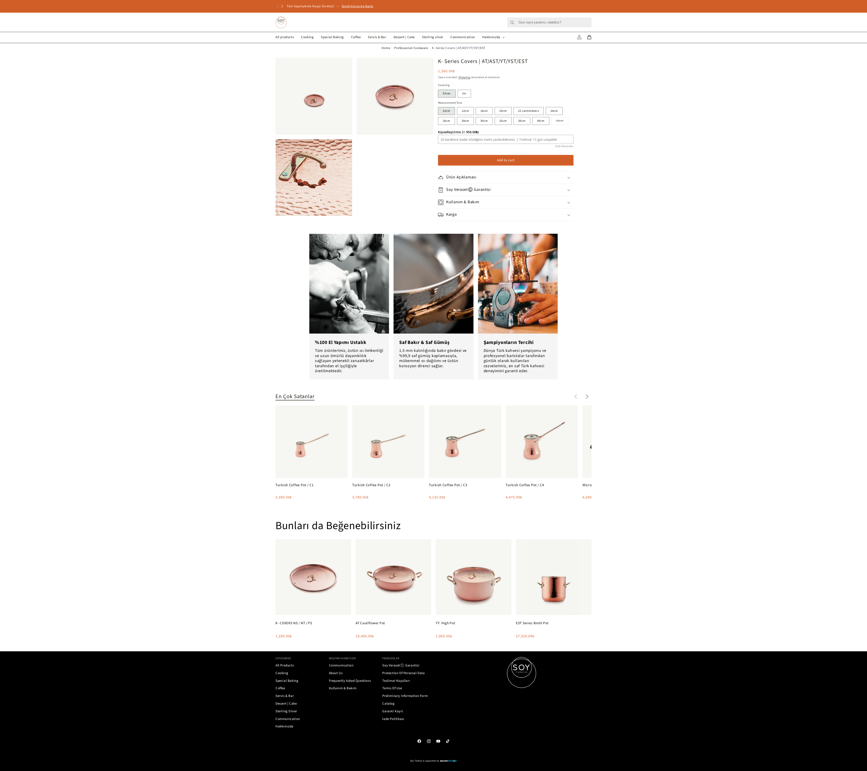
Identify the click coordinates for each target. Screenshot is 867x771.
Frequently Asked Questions (350, 680)
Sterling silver (286, 711)
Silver (447, 93)
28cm (465, 121)
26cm (446, 121)
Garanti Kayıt (392, 711)
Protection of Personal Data (403, 673)
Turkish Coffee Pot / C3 (448, 485)
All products (284, 665)
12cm (465, 111)
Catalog (388, 703)
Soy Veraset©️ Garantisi (400, 665)
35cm (522, 121)
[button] (282, 6)
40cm (541, 121)
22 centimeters (528, 111)
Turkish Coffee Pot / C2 (371, 485)
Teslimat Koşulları (396, 680)
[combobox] (549, 22)
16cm (484, 111)
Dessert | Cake (286, 703)
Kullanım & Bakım (343, 688)
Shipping (464, 77)
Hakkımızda (284, 726)
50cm (562, 122)
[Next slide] (587, 396)
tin (464, 93)
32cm (503, 121)
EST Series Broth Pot (532, 623)
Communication (287, 719)
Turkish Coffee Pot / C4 (525, 485)
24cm (554, 111)
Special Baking (286, 680)
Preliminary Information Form (405, 696)
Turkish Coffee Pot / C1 (294, 485)
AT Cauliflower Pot (370, 623)
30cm (484, 121)
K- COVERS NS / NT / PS (293, 623)
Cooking (281, 673)
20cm (503, 111)
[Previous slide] (575, 396)
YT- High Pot (445, 623)
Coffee (280, 688)
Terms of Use (392, 688)
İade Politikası (393, 719)
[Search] (512, 23)
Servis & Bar (284, 696)
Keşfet (351, 6)
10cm (446, 111)
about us (336, 673)
